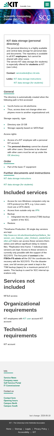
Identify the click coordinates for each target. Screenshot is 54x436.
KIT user (27, 318)
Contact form (10, 398)
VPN (37, 210)
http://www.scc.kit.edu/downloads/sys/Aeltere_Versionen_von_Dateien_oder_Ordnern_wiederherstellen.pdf (27, 238)
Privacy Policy (40, 429)
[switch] (36, 4)
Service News (10, 378)
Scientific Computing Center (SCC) (26, 6)
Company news (11, 380)
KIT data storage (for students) (28, 82)
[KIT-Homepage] (11, 4)
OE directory (13, 155)
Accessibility (23, 432)
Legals (28, 429)
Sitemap (18, 429)
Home (8, 429)
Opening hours (11, 401)
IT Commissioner (12, 386)
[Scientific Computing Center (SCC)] (44, 18)
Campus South (11, 406)
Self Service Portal (12, 383)
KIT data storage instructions (27, 79)
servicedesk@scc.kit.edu (28, 73)
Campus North (10, 403)
